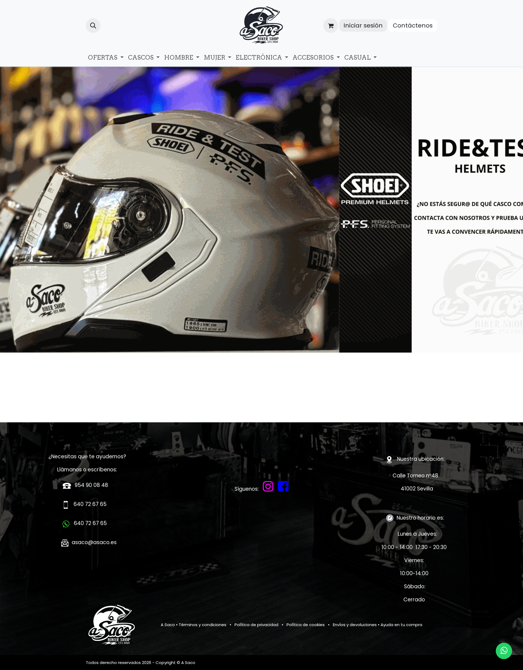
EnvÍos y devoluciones (355, 624)
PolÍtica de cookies (306, 624)
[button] (93, 25)
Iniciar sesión (363, 25)
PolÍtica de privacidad (256, 624)
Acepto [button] (426, 657)
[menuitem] (106, 57)
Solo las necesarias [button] (395, 657)
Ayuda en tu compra (401, 624)
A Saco (168, 624)
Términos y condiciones (202, 624)
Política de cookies (277, 662)
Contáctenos (413, 25)
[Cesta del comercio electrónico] (330, 25)
